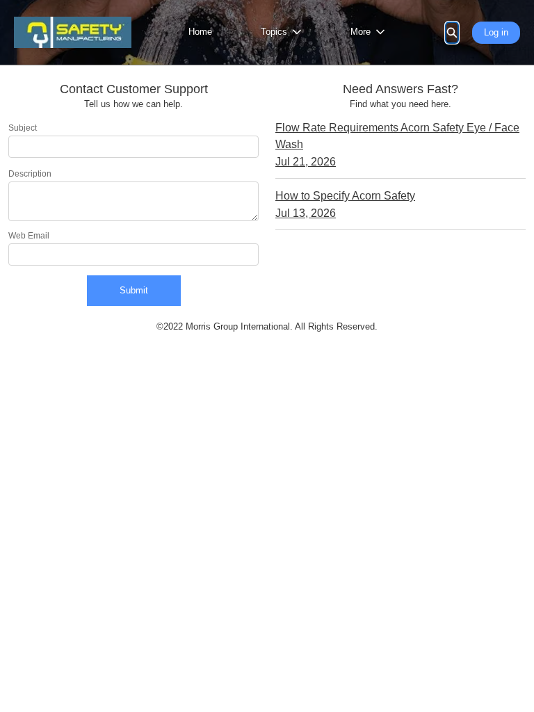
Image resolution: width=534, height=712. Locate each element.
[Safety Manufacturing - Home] (72, 32)
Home (200, 31)
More (360, 31)
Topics (274, 31)
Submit (134, 290)
